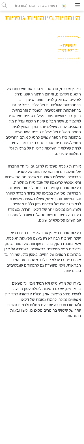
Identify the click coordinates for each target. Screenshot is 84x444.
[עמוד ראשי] (65, 5)
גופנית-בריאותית (68, 47)
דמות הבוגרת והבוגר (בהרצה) (36, 5)
